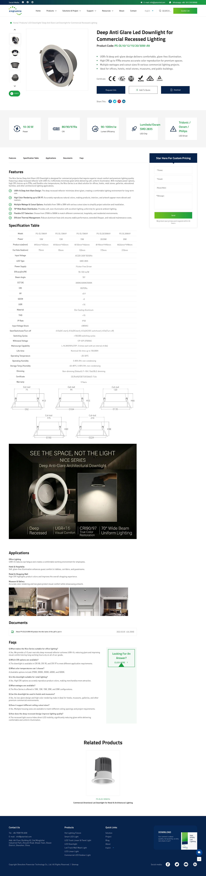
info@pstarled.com (24, 836)
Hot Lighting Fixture (72, 833)
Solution (109, 833)
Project (108, 836)
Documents (67, 158)
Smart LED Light (71, 836)
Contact (133, 10)
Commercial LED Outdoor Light (77, 855)
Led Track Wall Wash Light (75, 847)
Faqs (82, 158)
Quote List (185, 10)
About (121, 10)
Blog (107, 840)
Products (50, 10)
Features (12, 158)
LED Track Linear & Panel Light (77, 840)
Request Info (111, 90)
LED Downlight (34, 22)
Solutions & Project (70, 10)
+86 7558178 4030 (20, 833)
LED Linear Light (71, 851)
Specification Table (31, 158)
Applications (51, 158)
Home (38, 10)
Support (90, 10)
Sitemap (75, 864)
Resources (106, 10)
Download (177, 90)
